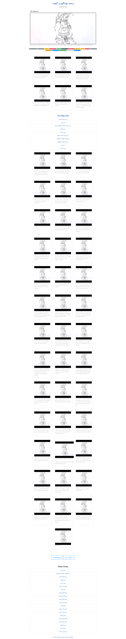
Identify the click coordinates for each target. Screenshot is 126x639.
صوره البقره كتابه (63, 621)
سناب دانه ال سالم (70, 50)
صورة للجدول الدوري (63, 596)
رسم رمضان (63, 132)
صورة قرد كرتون (63, 602)
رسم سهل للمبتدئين (63, 119)
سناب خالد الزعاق (49, 50)
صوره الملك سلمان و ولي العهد (63, 573)
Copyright (70, 637)
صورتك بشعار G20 (63, 618)
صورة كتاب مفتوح (63, 609)
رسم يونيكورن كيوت (63, 3)
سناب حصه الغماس (93, 48)
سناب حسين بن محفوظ (33, 48)
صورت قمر (63, 583)
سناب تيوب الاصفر (56, 50)
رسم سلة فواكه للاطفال (63, 141)
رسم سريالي (63, 148)
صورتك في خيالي (63, 586)
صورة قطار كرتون (63, 599)
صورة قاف (63, 605)
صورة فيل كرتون (63, 576)
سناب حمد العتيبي (77, 50)
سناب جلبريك (77, 48)
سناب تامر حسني (41, 48)
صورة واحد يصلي (63, 612)
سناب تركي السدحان (64, 48)
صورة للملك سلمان (63, 592)
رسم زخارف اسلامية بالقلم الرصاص (63, 125)
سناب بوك (82, 48)
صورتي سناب (63, 628)
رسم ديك (63, 145)
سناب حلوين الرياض (52, 48)
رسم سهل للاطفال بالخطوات (63, 138)
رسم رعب (63, 122)
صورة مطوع (63, 625)
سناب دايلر (58, 48)
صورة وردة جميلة (63, 631)
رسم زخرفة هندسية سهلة (63, 135)
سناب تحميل (87, 48)
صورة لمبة (63, 589)
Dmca (54, 637)
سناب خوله (46, 48)
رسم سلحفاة (63, 129)
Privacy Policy (64, 637)
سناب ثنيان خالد (71, 48)
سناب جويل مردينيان (63, 50)
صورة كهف (63, 579)
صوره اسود (63, 570)
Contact (58, 637)
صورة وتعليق (63, 615)
